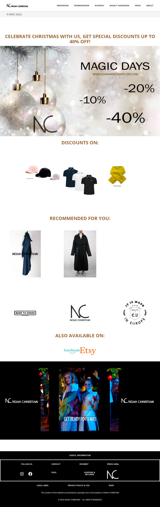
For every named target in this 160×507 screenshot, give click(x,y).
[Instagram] (22, 474)
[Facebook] (30, 474)
